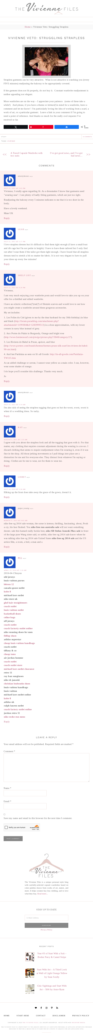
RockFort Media (78, 1022)
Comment (9, 751)
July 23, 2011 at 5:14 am (15, 404)
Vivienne (11, 141)
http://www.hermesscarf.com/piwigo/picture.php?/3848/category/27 (38, 337)
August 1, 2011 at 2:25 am (15, 439)
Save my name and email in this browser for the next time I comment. (38, 818)
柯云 (20, 558)
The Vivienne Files (30, 1022)
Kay (20, 427)
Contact (41, 1016)
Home (28, 27)
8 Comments (87, 136)
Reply (7, 218)
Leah (21, 229)
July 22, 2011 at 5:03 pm (14, 188)
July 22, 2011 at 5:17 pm (14, 241)
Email (7, 801)
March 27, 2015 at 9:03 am (15, 520)
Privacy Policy (46, 930)
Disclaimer (59, 1016)
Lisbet (22, 477)
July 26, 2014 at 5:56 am (15, 489)
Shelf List (24, 275)
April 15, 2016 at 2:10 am (15, 570)
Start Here (23, 1016)
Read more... (42, 894)
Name (7, 788)
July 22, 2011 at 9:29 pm (14, 287)
